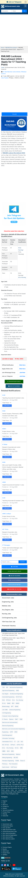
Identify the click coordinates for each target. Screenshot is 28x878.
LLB (18, 741)
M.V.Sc (17, 748)
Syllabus (5, 854)
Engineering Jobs (8, 602)
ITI (14, 741)
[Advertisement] (14, 30)
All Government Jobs (10, 6)
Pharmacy (4, 763)
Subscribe (15, 566)
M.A (22, 741)
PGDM (17, 760)
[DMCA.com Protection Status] (6, 857)
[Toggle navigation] (25, 5)
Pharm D (22, 760)
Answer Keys (6, 853)
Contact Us (6, 806)
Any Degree (5, 693)
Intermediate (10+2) (7, 741)
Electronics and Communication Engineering (13, 728)
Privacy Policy (6, 812)
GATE (11, 732)
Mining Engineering (7, 757)
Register (5, 801)
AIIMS (4, 482)
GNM (15, 732)
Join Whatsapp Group (14, 381)
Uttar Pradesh (4, 77)
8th (7, 687)
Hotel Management (7, 735)
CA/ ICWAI (5, 709)
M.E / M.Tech (5, 744)
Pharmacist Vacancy (9, 625)
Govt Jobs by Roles (8, 837)
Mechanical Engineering (8, 754)
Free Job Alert (6, 827)
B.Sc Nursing (22, 277)
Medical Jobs (6, 606)
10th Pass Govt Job (8, 621)
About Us (5, 804)
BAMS (8, 703)
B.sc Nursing (19, 700)
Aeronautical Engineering (16, 687)
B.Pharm (8, 700)
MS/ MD (16, 757)
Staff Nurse (14, 767)
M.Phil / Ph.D (20, 744)
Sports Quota (5, 767)
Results (5, 849)
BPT (12, 706)
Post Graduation (13, 763)
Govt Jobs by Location (9, 839)
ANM (17, 690)
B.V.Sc (4, 703)
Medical (18, 754)
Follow (14, 114)
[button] (26, 2)
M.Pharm (13, 744)
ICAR (3, 395)
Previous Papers (7, 847)
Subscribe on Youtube (15, 589)
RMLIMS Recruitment (11, 47)
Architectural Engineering (16, 693)
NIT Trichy (5, 529)
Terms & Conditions (8, 810)
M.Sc (3, 748)
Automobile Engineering (8, 697)
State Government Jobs (9, 829)
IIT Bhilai (4, 444)
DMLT (16, 719)
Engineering (5, 732)
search (23, 561)
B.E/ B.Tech (19, 697)
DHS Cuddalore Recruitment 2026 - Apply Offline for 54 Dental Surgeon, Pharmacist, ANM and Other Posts (13, 666)
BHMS (17, 703)
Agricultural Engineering (8, 690)
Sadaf (2, 67)
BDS (13, 703)
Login (4, 803)
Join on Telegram (14, 2)
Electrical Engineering (7, 725)
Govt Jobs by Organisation (10, 835)
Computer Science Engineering (10, 716)
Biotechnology (6, 706)
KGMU (4, 428)
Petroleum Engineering (8, 760)
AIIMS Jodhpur (6, 513)
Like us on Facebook (15, 580)
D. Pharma (5, 719)
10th (3, 687)
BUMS (16, 706)
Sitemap (5, 814)
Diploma (11, 719)
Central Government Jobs (10, 831)
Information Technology (8, 738)
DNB (21, 719)
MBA (21, 748)
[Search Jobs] (24, 11)
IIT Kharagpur (6, 545)
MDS (12, 751)
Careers (5, 808)
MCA (8, 751)
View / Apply (7, 405)
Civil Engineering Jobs (9, 618)
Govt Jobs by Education (9, 833)
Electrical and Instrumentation (9, 722)
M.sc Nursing (10, 748)
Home (2, 47)
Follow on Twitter (14, 584)
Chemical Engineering (14, 709)
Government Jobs (8, 598)
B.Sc (13, 700)
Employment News (8, 826)
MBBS (3, 751)
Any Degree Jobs (8, 609)
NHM (3, 411)
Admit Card (6, 851)
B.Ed (3, 700)
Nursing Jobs (6, 613)
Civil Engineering (6, 712)
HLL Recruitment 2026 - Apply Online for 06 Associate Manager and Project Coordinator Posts (13, 677)
